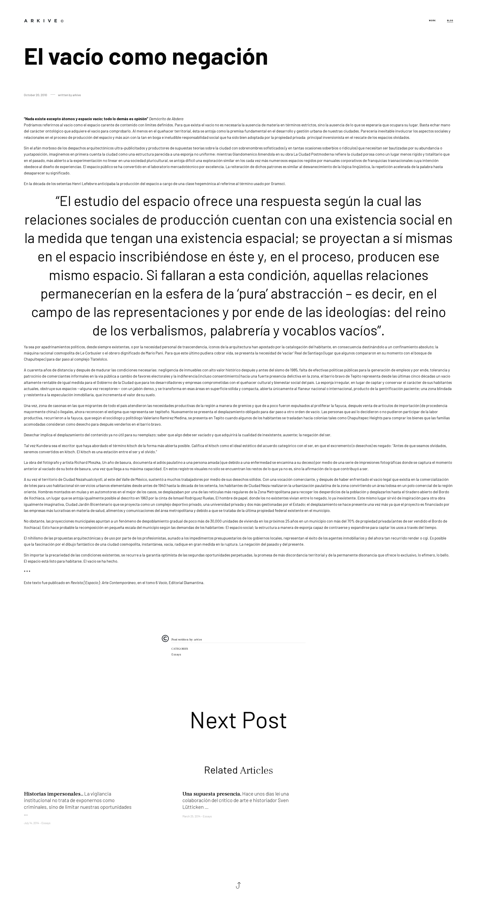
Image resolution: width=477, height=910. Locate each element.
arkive (198, 639)
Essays (176, 654)
